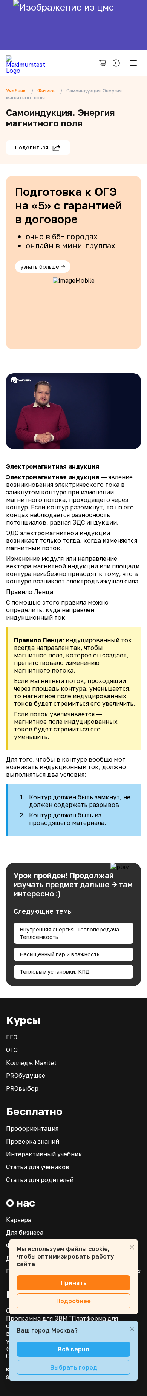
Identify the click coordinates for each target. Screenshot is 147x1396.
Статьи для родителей (40, 1180)
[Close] (132, 1247)
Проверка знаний (32, 1141)
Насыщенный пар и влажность (60, 954)
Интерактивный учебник (44, 1154)
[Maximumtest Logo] (28, 63)
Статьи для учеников (37, 1167)
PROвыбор (22, 1088)
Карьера (18, 1220)
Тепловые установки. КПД (55, 971)
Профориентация (32, 1128)
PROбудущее (25, 1075)
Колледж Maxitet (31, 1063)
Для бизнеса (24, 1232)
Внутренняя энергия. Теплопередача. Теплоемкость (70, 933)
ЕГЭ (11, 1037)
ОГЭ (12, 1050)
